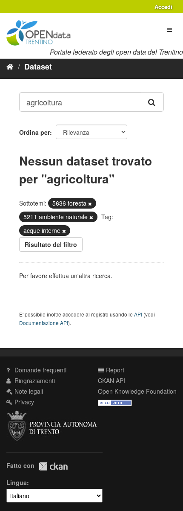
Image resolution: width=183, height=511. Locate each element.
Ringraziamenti (34, 380)
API (138, 314)
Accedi (163, 7)
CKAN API (111, 380)
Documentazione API (43, 322)
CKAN (53, 466)
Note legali (28, 391)
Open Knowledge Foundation (137, 391)
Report (114, 370)
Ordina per (34, 132)
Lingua (16, 482)
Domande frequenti (39, 370)
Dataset (38, 66)
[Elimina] (90, 203)
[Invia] (152, 102)
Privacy (23, 402)
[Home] (10, 66)
